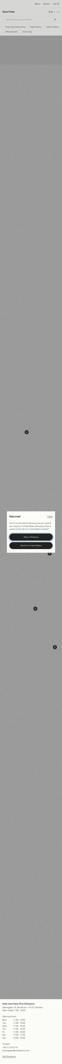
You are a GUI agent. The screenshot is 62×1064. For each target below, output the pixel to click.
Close (50, 516)
